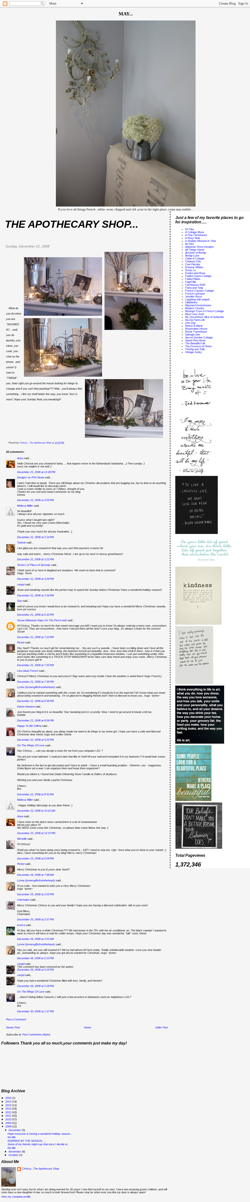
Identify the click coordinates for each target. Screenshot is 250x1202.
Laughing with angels (197, 299)
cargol (20, 584)
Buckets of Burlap (195, 252)
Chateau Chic (193, 261)
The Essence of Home (198, 346)
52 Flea (189, 229)
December (15, 1130)
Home (87, 1027)
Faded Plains (192, 278)
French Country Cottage (199, 290)
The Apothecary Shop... (71, 224)
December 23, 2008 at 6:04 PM (35, 858)
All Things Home (194, 249)
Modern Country (194, 308)
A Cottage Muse (194, 232)
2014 (8, 1105)
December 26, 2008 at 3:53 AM (35, 938)
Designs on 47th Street (30, 477)
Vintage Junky (193, 352)
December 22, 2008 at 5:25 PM (35, 739)
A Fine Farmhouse (196, 235)
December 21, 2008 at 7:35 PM (35, 665)
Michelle (22, 838)
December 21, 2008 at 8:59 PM (35, 720)
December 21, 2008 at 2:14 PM (35, 537)
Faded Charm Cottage (198, 276)
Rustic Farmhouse (196, 331)
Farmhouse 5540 (195, 284)
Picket (20, 642)
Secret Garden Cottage (199, 337)
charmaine (23, 899)
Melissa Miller (25, 505)
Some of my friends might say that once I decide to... (39, 1144)
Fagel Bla (190, 281)
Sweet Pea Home (195, 340)
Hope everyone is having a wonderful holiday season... (40, 1133)
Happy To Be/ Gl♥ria (29, 725)
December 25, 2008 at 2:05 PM (35, 894)
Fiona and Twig (194, 287)
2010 (8, 1119)
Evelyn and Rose (195, 273)
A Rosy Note (192, 237)
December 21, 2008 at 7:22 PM (35, 637)
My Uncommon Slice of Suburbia (204, 316)
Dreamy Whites (194, 267)
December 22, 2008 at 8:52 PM (35, 794)
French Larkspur (195, 293)
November (15, 1151)
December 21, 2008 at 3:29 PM (35, 578)
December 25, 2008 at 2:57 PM (35, 919)
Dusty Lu (190, 270)
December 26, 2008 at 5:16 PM (35, 969)
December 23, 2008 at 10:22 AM (36, 810)
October (14, 1154)
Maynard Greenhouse (198, 305)
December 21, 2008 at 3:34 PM (35, 595)
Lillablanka (191, 302)
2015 (8, 1101)
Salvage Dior (192, 334)
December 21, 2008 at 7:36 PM (35, 681)
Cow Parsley (192, 264)
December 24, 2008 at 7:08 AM (35, 874)
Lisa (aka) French (27, 670)
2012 (8, 1112)
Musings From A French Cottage (204, 311)
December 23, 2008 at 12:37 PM (36, 833)
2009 (8, 1123)
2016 (8, 1097)
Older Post (161, 1027)
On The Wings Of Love (30, 745)
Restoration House (196, 328)
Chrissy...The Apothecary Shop (40, 1168)
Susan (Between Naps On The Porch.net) (42, 620)
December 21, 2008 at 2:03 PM (35, 500)
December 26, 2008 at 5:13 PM (35, 958)
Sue (19, 600)
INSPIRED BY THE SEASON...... (27, 1140)
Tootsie (21, 542)
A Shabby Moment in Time (200, 240)
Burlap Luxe (192, 255)
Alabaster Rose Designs (199, 246)
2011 (8, 1115)
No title (12, 1137)
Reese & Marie (194, 325)
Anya (20, 458)
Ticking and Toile (195, 349)
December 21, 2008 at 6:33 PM (35, 614)
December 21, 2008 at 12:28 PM (36, 472)
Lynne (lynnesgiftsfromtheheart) (36, 687)
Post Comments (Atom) (36, 1034)
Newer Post (13, 1027)
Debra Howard (25, 706)
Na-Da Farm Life (195, 319)
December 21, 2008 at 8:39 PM (35, 701)
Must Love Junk (194, 314)
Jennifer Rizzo (193, 296)
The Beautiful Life (195, 343)
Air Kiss (189, 243)
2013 (8, 1108)
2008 (8, 1126)
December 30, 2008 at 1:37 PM (35, 1011)
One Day (190, 322)
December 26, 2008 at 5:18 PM (35, 986)
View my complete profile (16, 1196)
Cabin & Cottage (194, 258)
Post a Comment (16, 1019)
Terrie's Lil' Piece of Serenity (33, 564)
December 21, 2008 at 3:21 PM (35, 559)
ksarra (21, 925)
